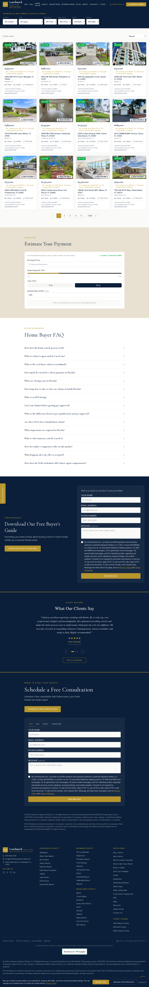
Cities (102, 4)
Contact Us (117, 913)
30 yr (98, 285)
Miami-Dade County (121, 931)
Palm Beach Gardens (48, 870)
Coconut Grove (82, 921)
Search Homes (137, 4)
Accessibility (37, 941)
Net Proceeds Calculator (123, 860)
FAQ (114, 898)
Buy (26, 4)
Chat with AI (118, 4)
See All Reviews (74, 660)
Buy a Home (118, 852)
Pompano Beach (83, 859)
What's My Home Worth (122, 864)
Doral (78, 907)
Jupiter (42, 874)
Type (20, 17)
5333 (90, 216)
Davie (78, 873)
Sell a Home (118, 856)
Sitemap (47, 941)
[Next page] (95, 215)
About (85, 4)
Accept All (100, 982)
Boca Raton (44, 860)
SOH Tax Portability (121, 871)
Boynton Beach (46, 867)
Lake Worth (44, 877)
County (6, 17)
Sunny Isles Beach (83, 903)
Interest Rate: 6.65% (38, 291)
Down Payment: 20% (36, 270)
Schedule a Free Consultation (42, 709)
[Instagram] (4, 872)
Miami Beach (81, 918)
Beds (74, 17)
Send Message (110, 576)
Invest (45, 4)
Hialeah (79, 914)
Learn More (56, 724)
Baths (88, 17)
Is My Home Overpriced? (123, 894)
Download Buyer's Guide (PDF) (22, 548)
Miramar (79, 866)
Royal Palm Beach (47, 884)
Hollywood (80, 856)
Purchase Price (33, 260)
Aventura (79, 900)
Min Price (47, 17)
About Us (117, 905)
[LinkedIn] (14, 872)
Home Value (37, 4)
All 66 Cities (118, 886)
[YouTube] (11, 872)
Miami (78, 893)
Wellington (44, 852)
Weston (79, 884)
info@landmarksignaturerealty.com (18, 859)
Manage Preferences (123, 982)
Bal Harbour (81, 925)
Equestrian (54, 4)
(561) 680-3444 (10, 856)
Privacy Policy (125, 567)
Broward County (119, 927)
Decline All (142, 982)
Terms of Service (47, 793)
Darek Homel (118, 909)
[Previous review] (66, 651)
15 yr (51, 285)
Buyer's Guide (118, 868)
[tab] (72, 651)
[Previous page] (53, 215)
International (68, 4)
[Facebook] (7, 872)
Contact (94, 4)
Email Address (89, 505)
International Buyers (121, 883)
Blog (78, 4)
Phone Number (89, 516)
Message (89, 526)
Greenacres (44, 881)
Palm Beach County (121, 923)
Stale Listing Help (120, 890)
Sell (32, 4)
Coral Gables (81, 896)
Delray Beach (45, 863)
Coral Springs (81, 863)
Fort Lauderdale (82, 852)
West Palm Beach (47, 856)
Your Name (87, 495)
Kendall (79, 910)
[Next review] (83, 651)
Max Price (62, 17)
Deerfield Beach (82, 877)
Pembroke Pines (83, 870)
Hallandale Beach (83, 880)
